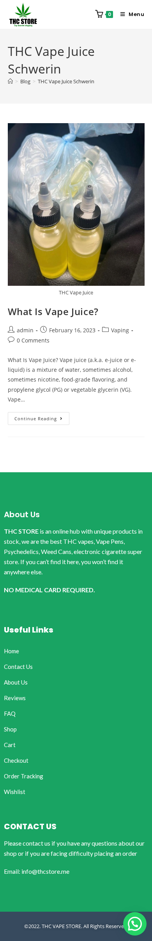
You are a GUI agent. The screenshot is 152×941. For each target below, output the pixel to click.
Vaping (120, 330)
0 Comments (33, 340)
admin (25, 330)
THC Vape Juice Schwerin (66, 81)
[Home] (10, 81)
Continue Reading (41, 416)
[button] (135, 924)
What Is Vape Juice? (53, 311)
